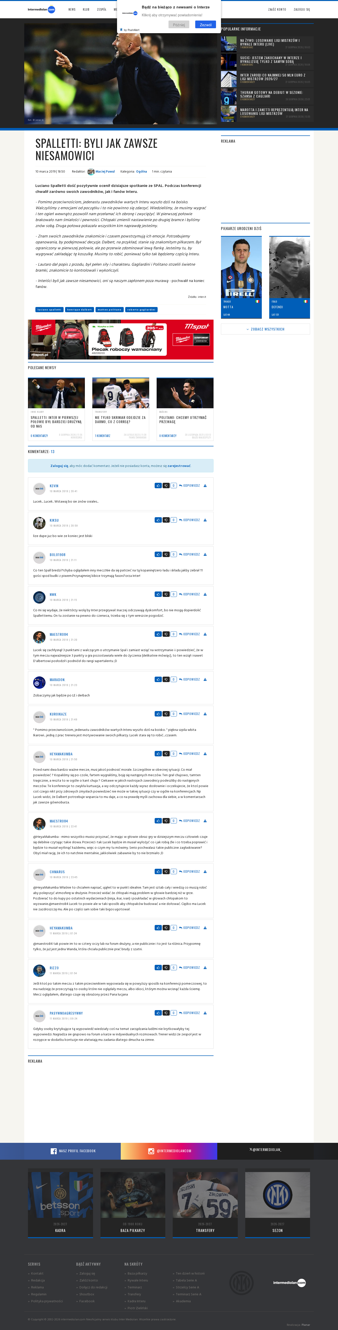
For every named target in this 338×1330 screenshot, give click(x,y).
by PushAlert (131, 30)
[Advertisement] (121, 1103)
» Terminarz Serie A (187, 1294)
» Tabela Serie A (185, 1280)
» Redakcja (36, 1280)
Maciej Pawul (105, 171)
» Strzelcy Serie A (186, 1287)
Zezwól (206, 24)
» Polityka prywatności (45, 1301)
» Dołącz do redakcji (91, 1287)
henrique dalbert (79, 309)
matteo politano (109, 309)
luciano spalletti (49, 309)
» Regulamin (37, 1294)
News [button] (72, 9)
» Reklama (36, 1287)
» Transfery (132, 1294)
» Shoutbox (85, 1294)
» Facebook (85, 1301)
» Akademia (182, 1301)
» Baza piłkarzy (135, 1273)
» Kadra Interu (134, 1301)
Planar (306, 1325)
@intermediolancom (173, 1150)
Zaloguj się (302, 9)
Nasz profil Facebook (77, 1150)
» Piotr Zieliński (136, 1307)
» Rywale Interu (136, 1280)
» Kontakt (36, 1273)
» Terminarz (133, 1287)
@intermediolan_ (267, 1149)
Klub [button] (86, 9)
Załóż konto (277, 9)
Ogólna (141, 171)
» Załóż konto (87, 1280)
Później (179, 24)
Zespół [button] (101, 9)
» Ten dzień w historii (189, 1273)
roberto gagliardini (141, 309)
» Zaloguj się (85, 1273)
